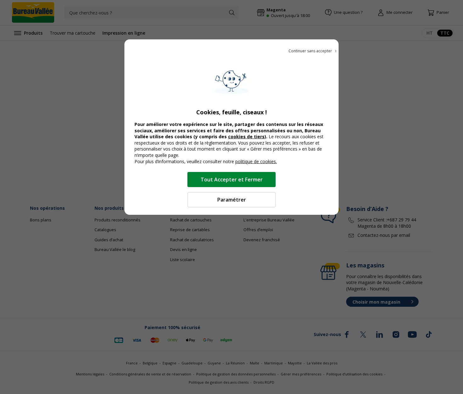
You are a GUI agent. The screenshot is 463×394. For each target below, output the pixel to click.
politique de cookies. (256, 161)
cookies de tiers (246, 137)
